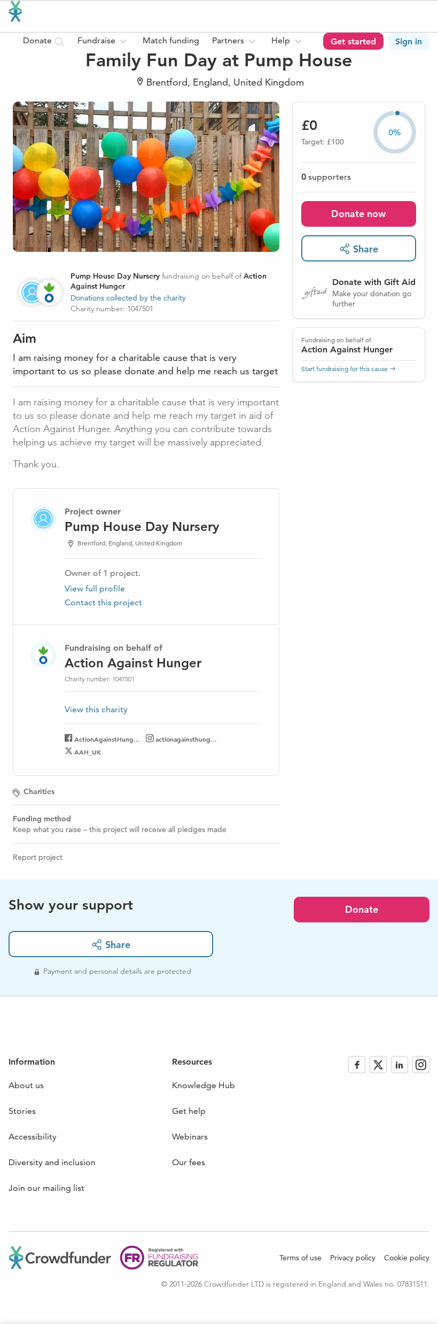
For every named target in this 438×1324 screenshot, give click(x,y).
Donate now (358, 213)
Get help (189, 1111)
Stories (22, 1111)
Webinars (190, 1136)
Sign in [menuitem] (408, 41)
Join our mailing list (46, 1188)
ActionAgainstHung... (107, 739)
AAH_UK (87, 752)
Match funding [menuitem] (171, 40)
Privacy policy (353, 1258)
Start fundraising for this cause (344, 369)
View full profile (95, 588)
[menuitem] (103, 41)
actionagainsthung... (186, 739)
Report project (37, 857)
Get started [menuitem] (353, 41)
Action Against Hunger (347, 349)
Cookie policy (406, 1258)
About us (26, 1085)
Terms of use (300, 1258)
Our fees (188, 1162)
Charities (39, 791)
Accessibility (33, 1136)
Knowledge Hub (203, 1085)
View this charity (96, 709)
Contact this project (103, 602)
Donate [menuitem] (38, 40)
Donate (361, 909)
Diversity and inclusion (52, 1162)
